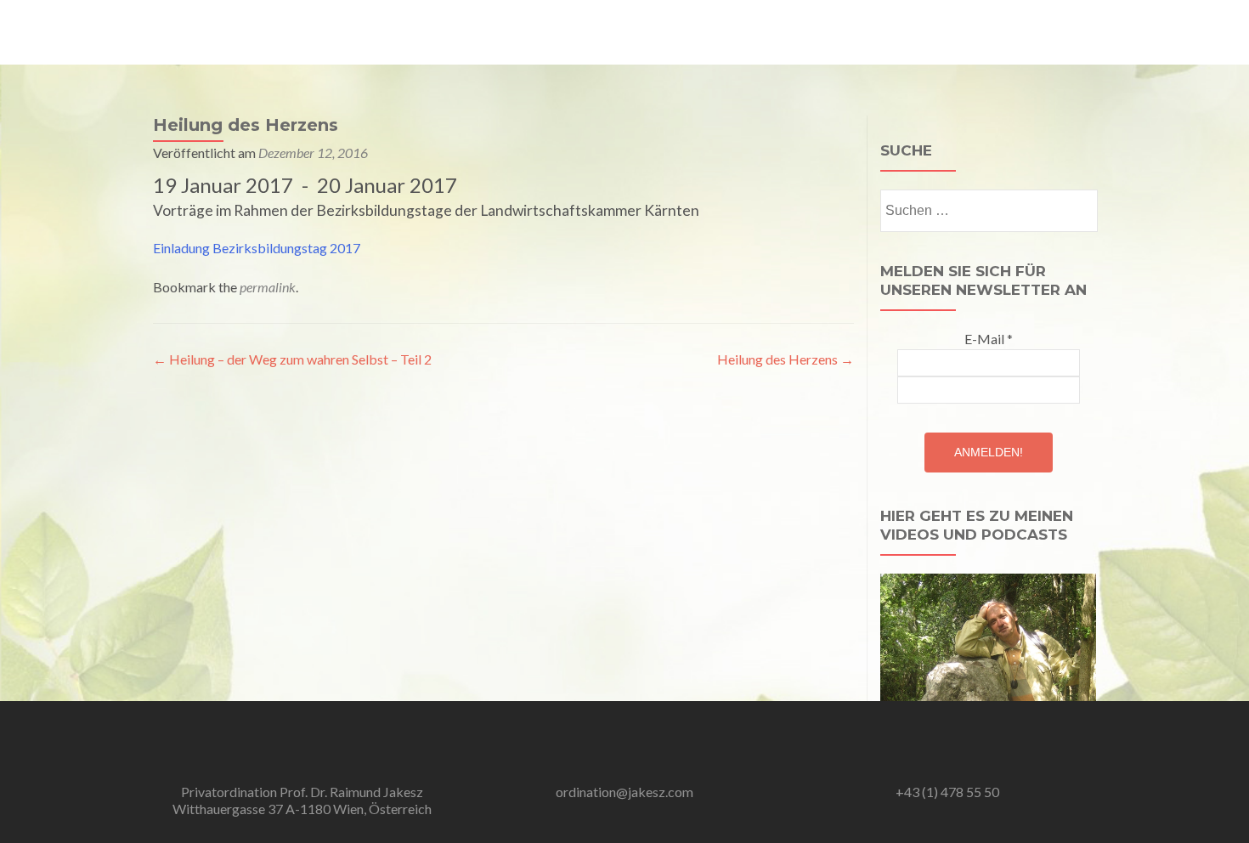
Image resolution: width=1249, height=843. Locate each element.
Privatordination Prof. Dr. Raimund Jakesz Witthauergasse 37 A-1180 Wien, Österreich (302, 800)
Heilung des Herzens (785, 359)
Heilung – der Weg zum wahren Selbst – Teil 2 (292, 359)
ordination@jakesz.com (624, 792)
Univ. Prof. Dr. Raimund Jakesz (251, 23)
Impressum (1076, 32)
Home (419, 32)
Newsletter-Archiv (739, 32)
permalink (268, 287)
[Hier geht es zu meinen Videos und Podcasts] (988, 635)
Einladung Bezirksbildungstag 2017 (256, 248)
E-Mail (988, 339)
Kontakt (1003, 32)
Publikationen (921, 32)
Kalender (837, 32)
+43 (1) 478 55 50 (947, 792)
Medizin (557, 32)
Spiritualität (632, 32)
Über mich (485, 32)
